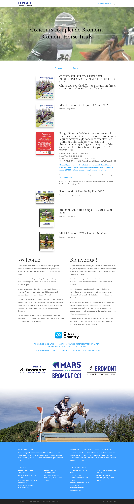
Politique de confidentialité (50, 501)
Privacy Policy (34, 501)
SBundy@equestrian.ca (67, 177)
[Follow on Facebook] (103, 501)
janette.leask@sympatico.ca (27, 480)
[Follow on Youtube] (114, 501)
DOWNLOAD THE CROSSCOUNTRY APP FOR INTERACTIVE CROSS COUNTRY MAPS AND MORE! (67, 350)
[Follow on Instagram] (111, 501)
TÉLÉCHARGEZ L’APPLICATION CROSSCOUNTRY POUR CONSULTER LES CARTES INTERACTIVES (67, 344)
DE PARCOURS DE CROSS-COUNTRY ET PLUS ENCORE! (67, 346)
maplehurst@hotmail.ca (26, 485)
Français (58, 68)
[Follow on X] (107, 501)
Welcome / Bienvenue (104, 3)
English (76, 68)
